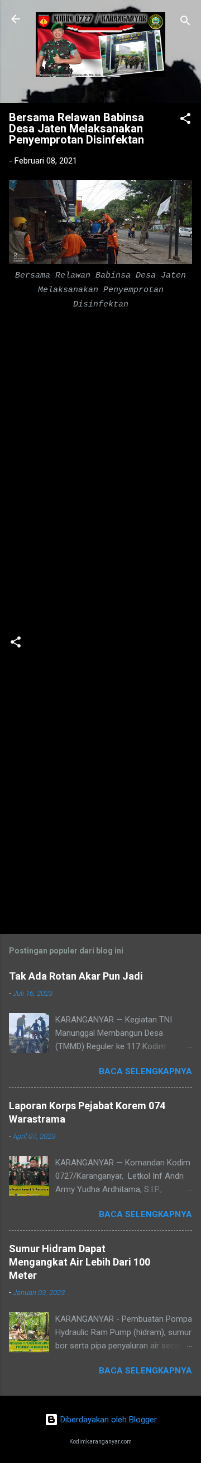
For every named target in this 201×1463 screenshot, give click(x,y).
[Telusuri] (185, 22)
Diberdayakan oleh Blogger (107, 1420)
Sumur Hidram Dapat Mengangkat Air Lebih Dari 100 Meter (79, 1262)
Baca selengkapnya (145, 1071)
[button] (185, 120)
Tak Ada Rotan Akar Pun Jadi (76, 976)
